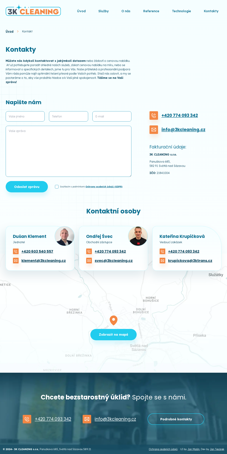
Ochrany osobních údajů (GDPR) (103, 186)
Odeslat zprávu (26, 187)
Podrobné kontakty (176, 419)
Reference (151, 11)
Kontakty (211, 11)
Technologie (181, 11)
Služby (103, 11)
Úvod (81, 11)
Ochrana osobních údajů (163, 449)
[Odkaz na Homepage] (33, 10)
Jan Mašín (193, 449)
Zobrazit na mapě (113, 334)
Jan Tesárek (217, 449)
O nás (125, 11)
